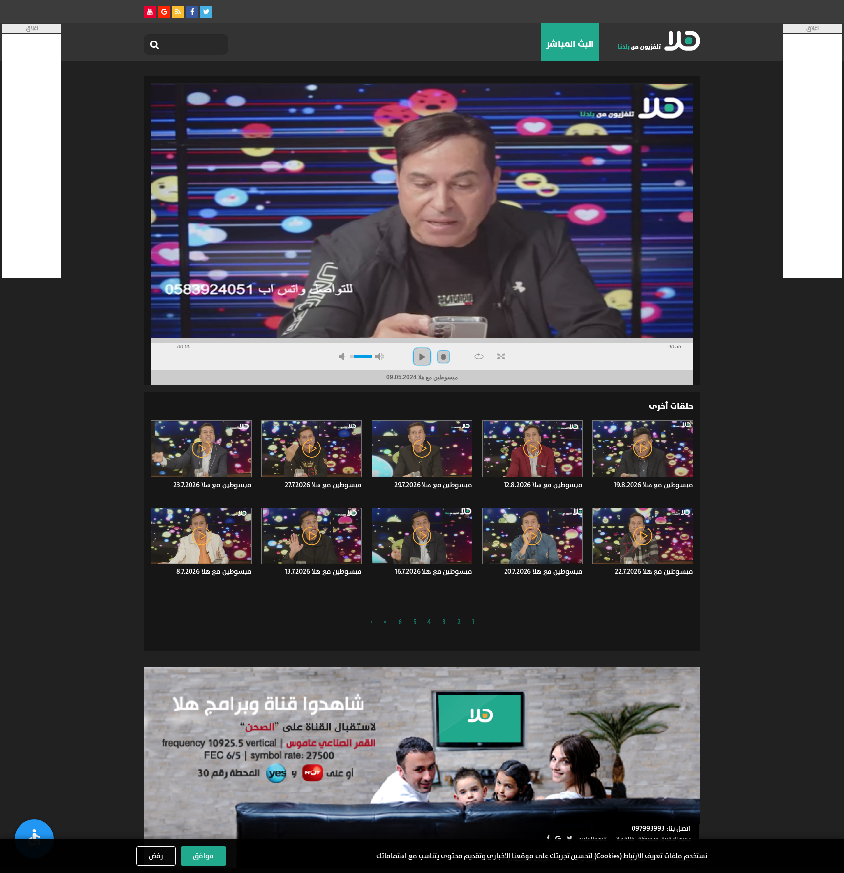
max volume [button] (379, 356)
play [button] (422, 356)
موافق (203, 856)
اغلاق (812, 28)
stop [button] (443, 357)
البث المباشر (570, 44)
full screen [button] (501, 356)
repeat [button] (479, 356)
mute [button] (343, 356)
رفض (156, 856)
